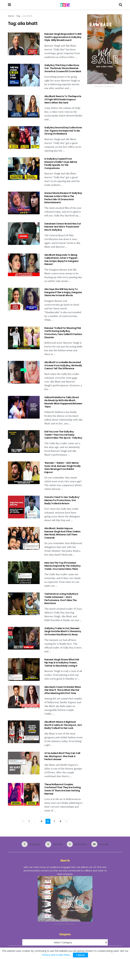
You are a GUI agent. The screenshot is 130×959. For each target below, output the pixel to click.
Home (11, 16)
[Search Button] (120, 5)
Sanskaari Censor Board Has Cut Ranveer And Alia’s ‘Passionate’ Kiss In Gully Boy (62, 226)
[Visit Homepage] (65, 5)
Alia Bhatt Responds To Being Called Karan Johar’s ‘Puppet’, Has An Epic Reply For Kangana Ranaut (61, 259)
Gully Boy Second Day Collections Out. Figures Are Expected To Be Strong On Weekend (63, 130)
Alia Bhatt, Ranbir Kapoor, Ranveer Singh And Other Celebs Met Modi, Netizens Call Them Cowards (62, 533)
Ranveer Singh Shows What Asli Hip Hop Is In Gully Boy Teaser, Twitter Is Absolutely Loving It (61, 662)
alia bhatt (27, 16)
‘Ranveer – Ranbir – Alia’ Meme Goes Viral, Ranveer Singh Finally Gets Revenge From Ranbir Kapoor (62, 467)
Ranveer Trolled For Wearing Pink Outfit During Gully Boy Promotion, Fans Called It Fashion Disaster (63, 332)
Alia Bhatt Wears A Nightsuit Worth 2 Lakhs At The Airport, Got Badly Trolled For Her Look (63, 725)
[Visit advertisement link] (104, 49)
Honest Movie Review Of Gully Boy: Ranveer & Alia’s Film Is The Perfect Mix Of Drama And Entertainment (63, 197)
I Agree (80, 954)
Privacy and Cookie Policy (56, 954)
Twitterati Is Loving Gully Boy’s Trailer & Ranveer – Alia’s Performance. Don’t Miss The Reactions (61, 598)
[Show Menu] (9, 5)
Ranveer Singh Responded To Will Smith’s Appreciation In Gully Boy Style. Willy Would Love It (62, 37)
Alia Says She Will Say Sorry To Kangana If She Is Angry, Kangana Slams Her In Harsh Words (63, 292)
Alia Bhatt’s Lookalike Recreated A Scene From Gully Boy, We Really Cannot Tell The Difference (63, 365)
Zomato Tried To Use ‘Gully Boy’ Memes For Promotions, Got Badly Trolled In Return (62, 500)
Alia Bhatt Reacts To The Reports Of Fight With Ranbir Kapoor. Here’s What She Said (62, 99)
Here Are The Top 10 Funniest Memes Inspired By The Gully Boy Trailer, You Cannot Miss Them (62, 566)
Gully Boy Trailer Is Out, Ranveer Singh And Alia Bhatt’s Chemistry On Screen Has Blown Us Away (62, 631)
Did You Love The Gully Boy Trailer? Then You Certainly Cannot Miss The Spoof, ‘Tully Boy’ (63, 434)
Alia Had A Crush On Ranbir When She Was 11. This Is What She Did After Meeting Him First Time (62, 690)
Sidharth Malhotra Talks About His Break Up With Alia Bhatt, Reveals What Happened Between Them (63, 402)
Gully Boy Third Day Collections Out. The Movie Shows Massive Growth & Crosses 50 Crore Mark (62, 68)
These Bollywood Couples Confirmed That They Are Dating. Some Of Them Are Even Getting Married (62, 789)
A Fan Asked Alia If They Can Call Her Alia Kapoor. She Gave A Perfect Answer (62, 756)
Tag (18, 16)
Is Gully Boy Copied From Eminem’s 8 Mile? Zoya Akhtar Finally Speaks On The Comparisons (60, 163)
